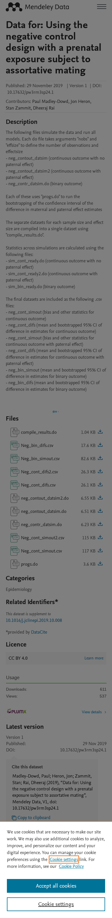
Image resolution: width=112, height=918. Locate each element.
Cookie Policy (71, 866)
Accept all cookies (56, 886)
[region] (56, 869)
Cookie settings (64, 859)
